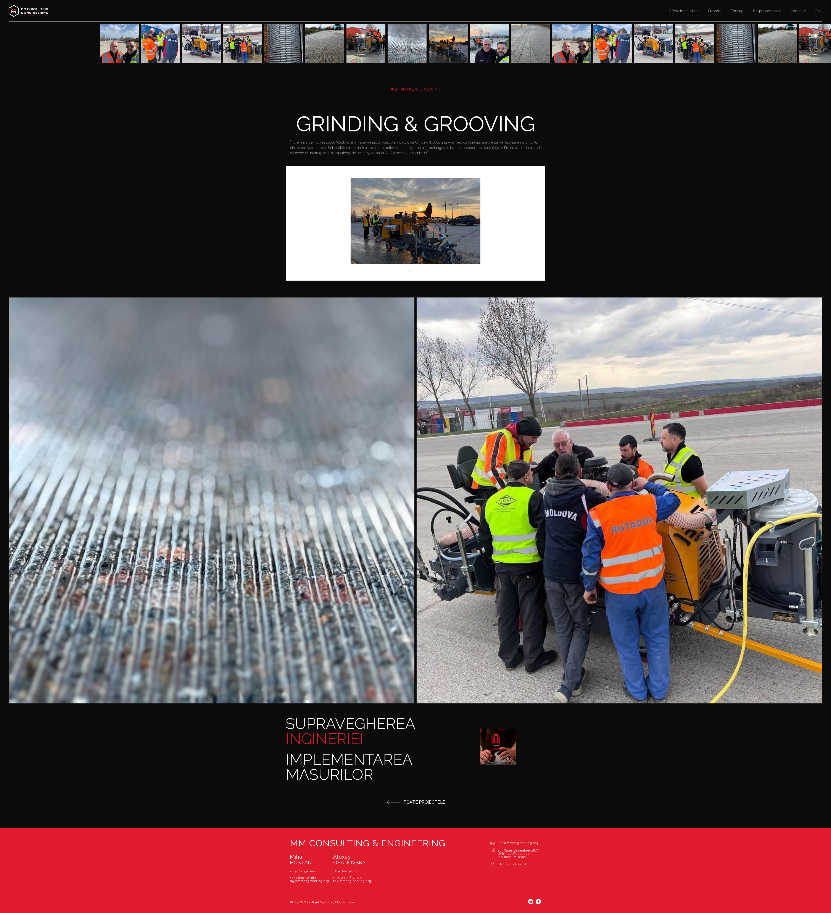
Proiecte (714, 11)
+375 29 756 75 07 (347, 877)
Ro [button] (817, 11)
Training (737, 11)
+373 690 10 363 (303, 877)
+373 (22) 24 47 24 (512, 864)
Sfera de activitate (684, 11)
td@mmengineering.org (352, 881)
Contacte (798, 11)
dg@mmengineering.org (309, 881)
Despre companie (767, 11)
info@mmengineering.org (518, 843)
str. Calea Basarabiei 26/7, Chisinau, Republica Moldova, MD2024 (519, 854)
